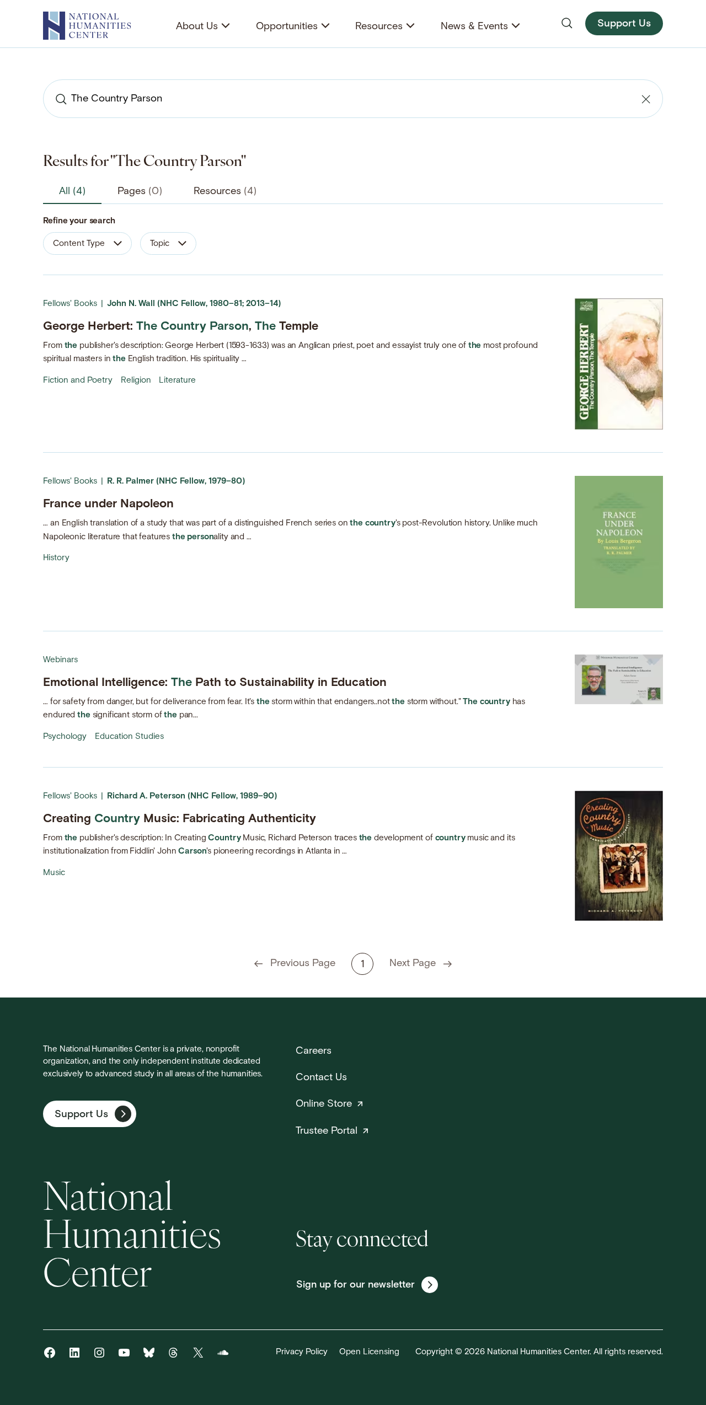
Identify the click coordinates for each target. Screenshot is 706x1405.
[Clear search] (645, 99)
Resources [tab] (225, 191)
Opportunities (287, 27)
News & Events (474, 27)
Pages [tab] (139, 191)
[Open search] (567, 23)
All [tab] (72, 191)
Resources (379, 27)
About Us (197, 27)
